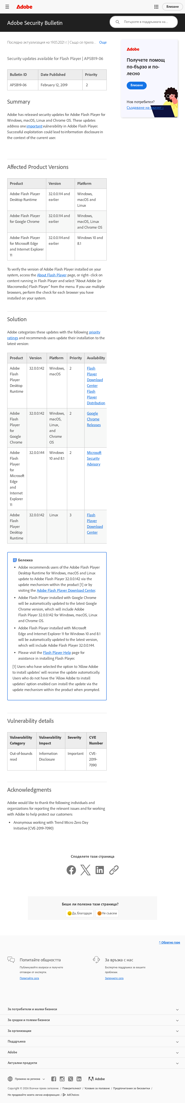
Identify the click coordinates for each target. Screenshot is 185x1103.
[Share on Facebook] (71, 874)
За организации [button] (19, 1031)
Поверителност (71, 1088)
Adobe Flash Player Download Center (66, 590)
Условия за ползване (97, 1088)
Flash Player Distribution (96, 397)
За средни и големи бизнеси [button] (29, 1020)
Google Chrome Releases (94, 419)
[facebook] (53, 1078)
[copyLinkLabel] (114, 874)
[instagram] (62, 1078)
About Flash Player (51, 275)
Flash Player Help (57, 652)
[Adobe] (24, 6)
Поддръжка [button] (17, 1041)
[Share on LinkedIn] (99, 874)
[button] (156, 7)
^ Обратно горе (169, 942)
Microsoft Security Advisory (94, 458)
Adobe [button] (12, 1052)
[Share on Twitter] (85, 874)
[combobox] (144, 22)
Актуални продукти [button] (22, 1063)
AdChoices (73, 1094)
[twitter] (70, 1078)
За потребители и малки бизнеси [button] (32, 1009)
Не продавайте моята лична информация (33, 1094)
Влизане (172, 7)
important (34, 126)
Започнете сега (114, 978)
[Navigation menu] (7, 6)
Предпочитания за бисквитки (131, 1088)
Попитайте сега (29, 978)
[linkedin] (79, 1078)
